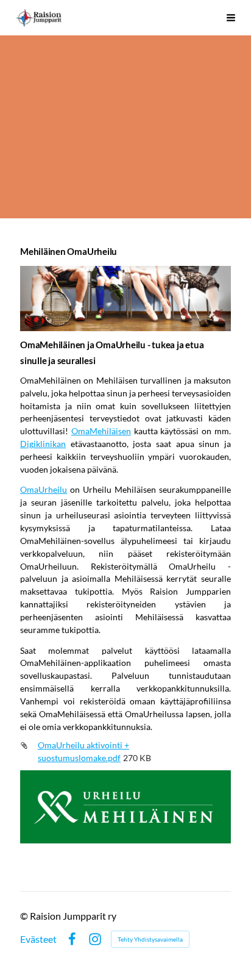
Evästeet (38, 939)
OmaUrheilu (43, 489)
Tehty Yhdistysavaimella (150, 939)
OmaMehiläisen (101, 431)
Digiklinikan (43, 443)
